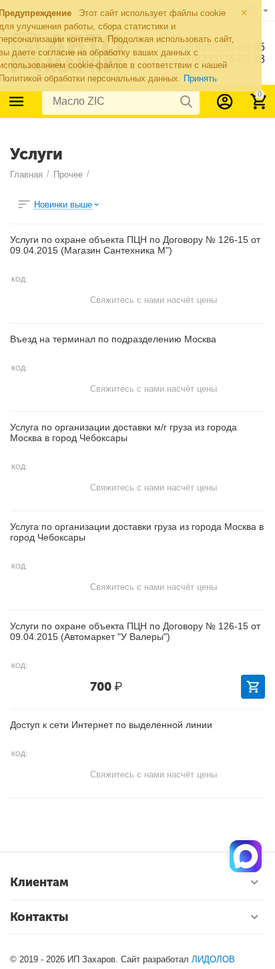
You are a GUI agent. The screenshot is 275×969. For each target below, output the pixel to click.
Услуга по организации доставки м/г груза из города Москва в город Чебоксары (123, 432)
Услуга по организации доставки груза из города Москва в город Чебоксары (137, 532)
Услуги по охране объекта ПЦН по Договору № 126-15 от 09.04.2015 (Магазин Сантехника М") (135, 245)
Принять (200, 78)
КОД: (19, 279)
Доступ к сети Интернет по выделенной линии (111, 724)
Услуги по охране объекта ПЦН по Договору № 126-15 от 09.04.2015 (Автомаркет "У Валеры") (135, 631)
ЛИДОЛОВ (213, 959)
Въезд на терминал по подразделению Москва (113, 339)
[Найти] (186, 101)
